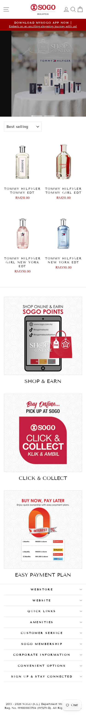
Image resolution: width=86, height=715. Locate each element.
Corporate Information (41, 654)
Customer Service (42, 633)
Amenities (42, 622)
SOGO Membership (42, 644)
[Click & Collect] (43, 433)
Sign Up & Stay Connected (42, 676)
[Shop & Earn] (43, 336)
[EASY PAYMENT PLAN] (43, 529)
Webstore (42, 589)
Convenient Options (42, 665)
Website (42, 600)
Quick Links (42, 611)
